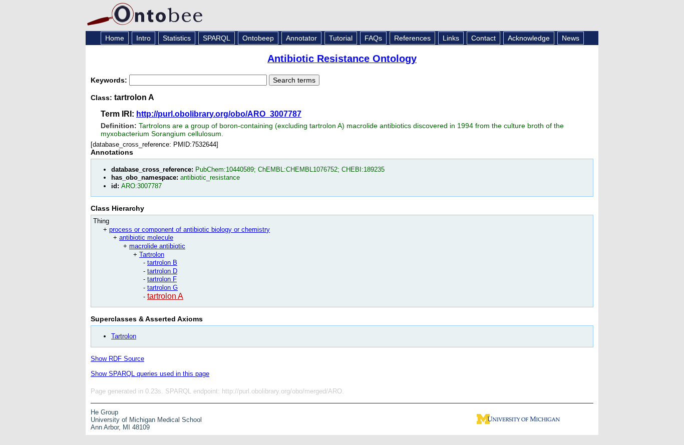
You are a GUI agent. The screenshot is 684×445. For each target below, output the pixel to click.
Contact (483, 38)
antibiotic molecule (146, 237)
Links (451, 38)
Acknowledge (529, 38)
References (412, 38)
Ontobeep (258, 38)
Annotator (301, 38)
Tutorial (341, 38)
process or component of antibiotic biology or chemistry (189, 229)
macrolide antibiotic (157, 246)
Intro (143, 38)
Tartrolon (151, 254)
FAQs (373, 38)
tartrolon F (162, 279)
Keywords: (110, 80)
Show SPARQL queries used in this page (150, 373)
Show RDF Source (117, 358)
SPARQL (216, 38)
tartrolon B (162, 262)
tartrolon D (162, 271)
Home (114, 38)
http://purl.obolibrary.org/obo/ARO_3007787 (218, 114)
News (570, 38)
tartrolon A (165, 296)
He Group (104, 412)
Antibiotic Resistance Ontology (342, 58)
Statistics (177, 38)
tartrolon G (162, 287)
